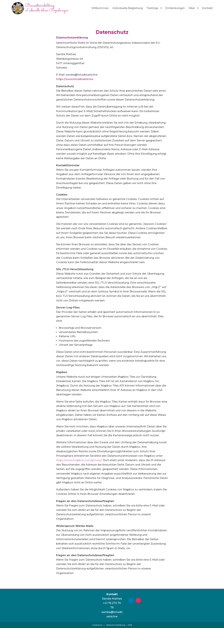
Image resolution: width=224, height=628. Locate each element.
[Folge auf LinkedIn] (130, 600)
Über (191, 8)
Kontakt (207, 8)
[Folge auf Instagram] (138, 600)
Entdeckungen (175, 8)
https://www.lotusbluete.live (74, 79)
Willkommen (100, 8)
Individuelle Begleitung (127, 8)
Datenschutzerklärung (116, 625)
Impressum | (98, 625)
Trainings (152, 8)
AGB (130, 625)
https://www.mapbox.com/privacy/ (79, 460)
